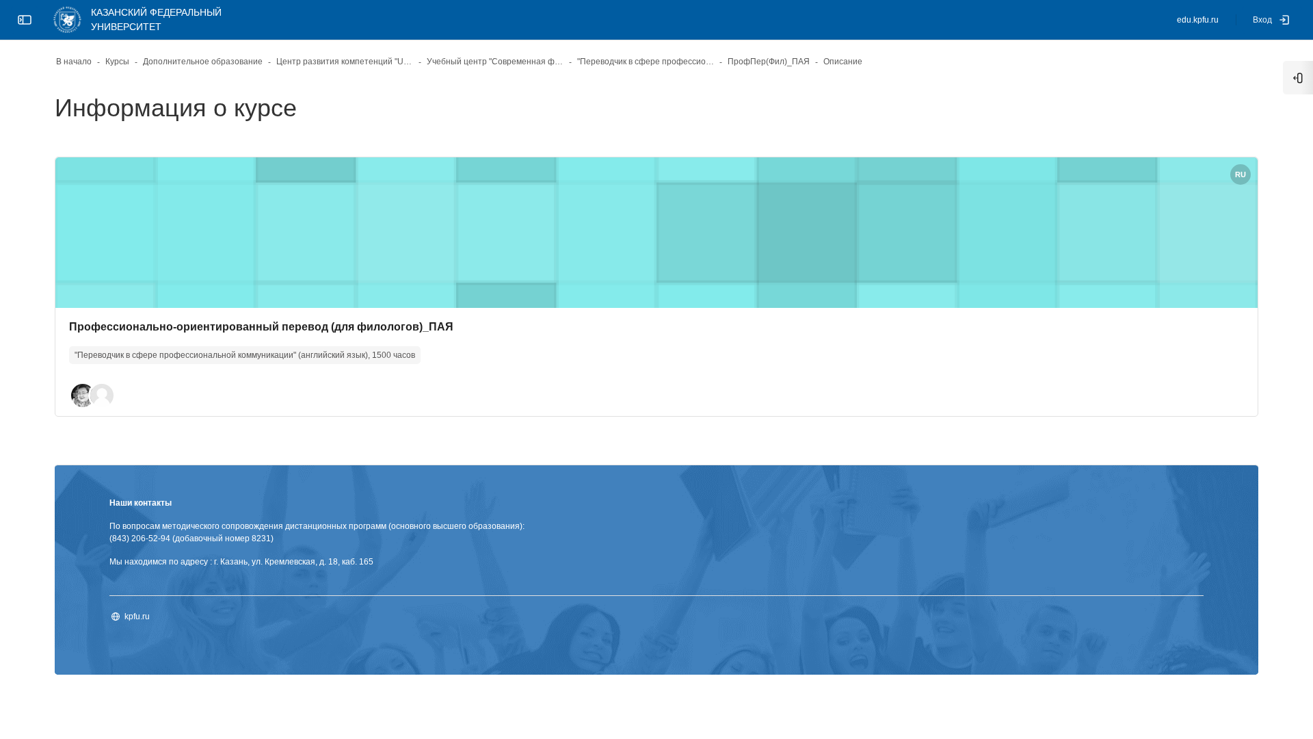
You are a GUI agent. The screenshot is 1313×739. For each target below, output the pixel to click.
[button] (82, 395)
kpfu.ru (137, 616)
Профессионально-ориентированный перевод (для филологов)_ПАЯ (261, 327)
